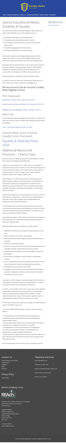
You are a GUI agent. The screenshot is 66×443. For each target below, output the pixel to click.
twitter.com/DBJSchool (45, 372)
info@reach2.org (9, 426)
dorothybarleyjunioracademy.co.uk (48, 368)
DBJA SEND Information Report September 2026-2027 (18, 100)
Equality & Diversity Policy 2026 (20, 143)
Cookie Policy (5, 378)
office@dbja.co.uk (42, 360)
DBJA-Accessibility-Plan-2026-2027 (21, 109)
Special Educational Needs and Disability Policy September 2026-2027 (23, 104)
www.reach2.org (6, 405)
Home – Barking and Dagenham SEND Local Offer (17, 127)
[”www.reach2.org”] (9, 397)
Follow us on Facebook (41, 377)
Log (49, 439)
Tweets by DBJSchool (54, 25)
